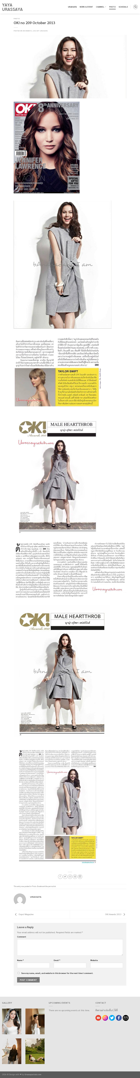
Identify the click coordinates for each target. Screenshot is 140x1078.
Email (57, 960)
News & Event (86, 7)
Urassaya (72, 7)
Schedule (123, 7)
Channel (100, 7)
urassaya (44, 31)
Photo (112, 7)
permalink (52, 886)
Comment (21, 936)
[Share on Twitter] (65, 876)
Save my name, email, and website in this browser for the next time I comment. (57, 973)
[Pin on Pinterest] (75, 876)
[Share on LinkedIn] (80, 876)
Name (20, 960)
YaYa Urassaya (12, 6)
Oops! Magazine (26, 914)
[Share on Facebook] (60, 876)
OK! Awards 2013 (113, 914)
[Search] (135, 7)
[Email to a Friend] (70, 876)
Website (94, 960)
